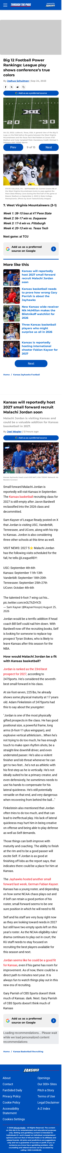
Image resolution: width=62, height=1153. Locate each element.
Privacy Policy (12, 1096)
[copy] (23, 87)
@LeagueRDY (28, 558)
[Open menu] (5, 5)
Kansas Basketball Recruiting (28, 1051)
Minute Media (19, 1128)
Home (6, 374)
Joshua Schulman (18, 80)
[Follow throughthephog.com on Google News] (53, 248)
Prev (13, 147)
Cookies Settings (14, 1119)
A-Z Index (44, 1108)
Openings (44, 1078)
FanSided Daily (12, 1090)
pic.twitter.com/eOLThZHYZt (22, 602)
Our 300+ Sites (47, 1084)
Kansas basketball (21, 496)
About (7, 1078)
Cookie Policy (11, 1102)
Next (49, 147)
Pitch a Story (46, 1090)
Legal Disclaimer (48, 1102)
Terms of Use (46, 1096)
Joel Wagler (14, 431)
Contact (8, 1084)
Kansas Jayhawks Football (26, 374)
